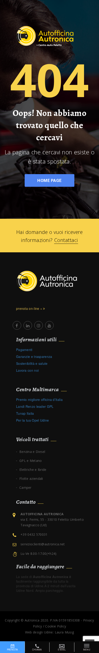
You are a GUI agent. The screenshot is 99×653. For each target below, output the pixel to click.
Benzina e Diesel (32, 451)
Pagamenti (24, 349)
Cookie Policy (55, 626)
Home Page (49, 180)
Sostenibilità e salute (32, 363)
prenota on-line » (29, 308)
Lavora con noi (27, 370)
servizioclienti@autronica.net (42, 544)
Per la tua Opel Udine (32, 420)
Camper (25, 487)
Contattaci (66, 239)
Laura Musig (64, 632)
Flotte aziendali (31, 478)
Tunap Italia (25, 413)
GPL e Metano (30, 460)
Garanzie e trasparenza (34, 356)
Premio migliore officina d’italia (39, 399)
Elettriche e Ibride (33, 469)
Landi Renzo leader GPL (35, 406)
